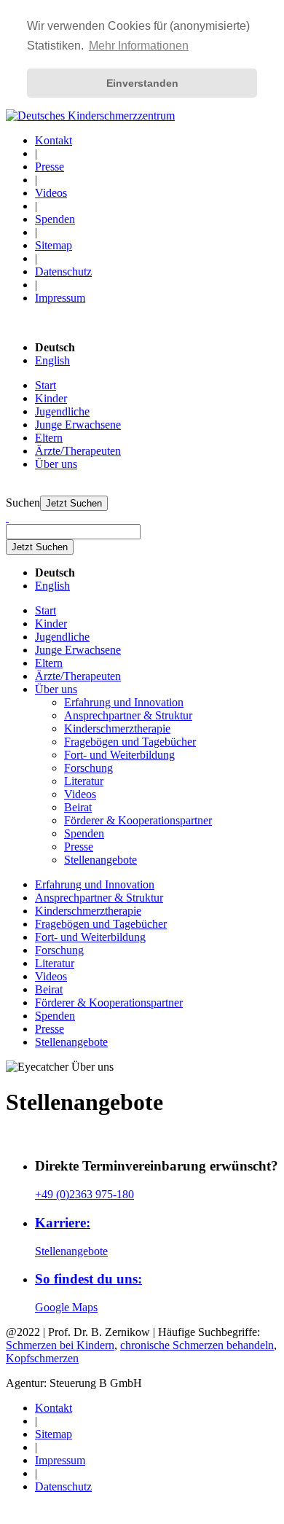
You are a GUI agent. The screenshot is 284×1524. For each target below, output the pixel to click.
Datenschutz (63, 271)
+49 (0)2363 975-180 (84, 1194)
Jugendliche (62, 411)
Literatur (83, 781)
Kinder (51, 398)
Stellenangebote (100, 859)
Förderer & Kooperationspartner (138, 820)
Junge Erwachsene (78, 424)
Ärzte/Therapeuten (78, 451)
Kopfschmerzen (42, 1358)
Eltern (49, 437)
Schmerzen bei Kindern (60, 1345)
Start (45, 385)
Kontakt (53, 140)
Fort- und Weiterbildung (119, 755)
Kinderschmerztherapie (117, 728)
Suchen (23, 502)
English (52, 360)
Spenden (55, 219)
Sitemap (53, 245)
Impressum (60, 298)
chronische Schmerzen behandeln (197, 1345)
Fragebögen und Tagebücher (130, 741)
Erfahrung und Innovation (124, 702)
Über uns (56, 464)
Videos (51, 193)
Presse (49, 166)
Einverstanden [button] (142, 83)
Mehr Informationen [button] (139, 45)
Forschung (88, 768)
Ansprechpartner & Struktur (128, 715)
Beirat (78, 807)
